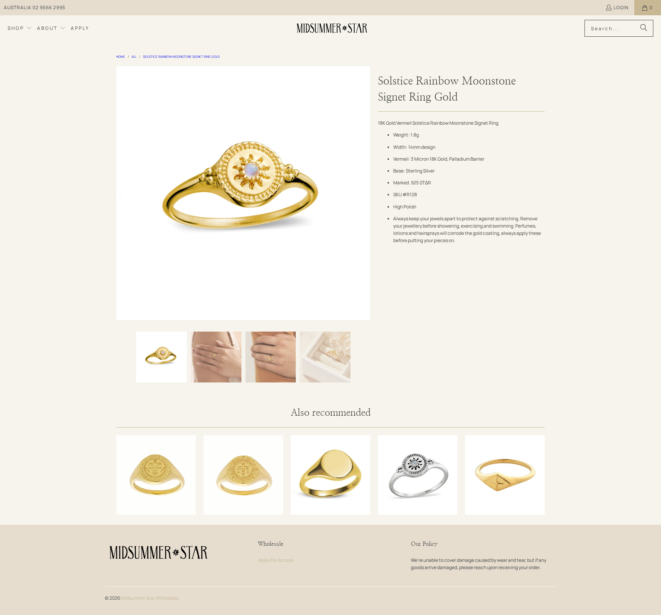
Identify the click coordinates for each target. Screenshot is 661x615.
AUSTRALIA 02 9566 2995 (34, 7)
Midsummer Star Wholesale (149, 598)
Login (621, 7)
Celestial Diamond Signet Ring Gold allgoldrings (505, 475)
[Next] (364, 193)
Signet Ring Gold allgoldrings (330, 475)
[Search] (643, 28)
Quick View (156, 496)
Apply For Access (275, 560)
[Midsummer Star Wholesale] (332, 28)
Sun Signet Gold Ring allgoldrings (243, 475)
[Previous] (122, 193)
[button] (20, 28)
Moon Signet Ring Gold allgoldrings (156, 475)
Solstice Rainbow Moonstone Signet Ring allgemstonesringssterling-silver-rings (417, 475)
